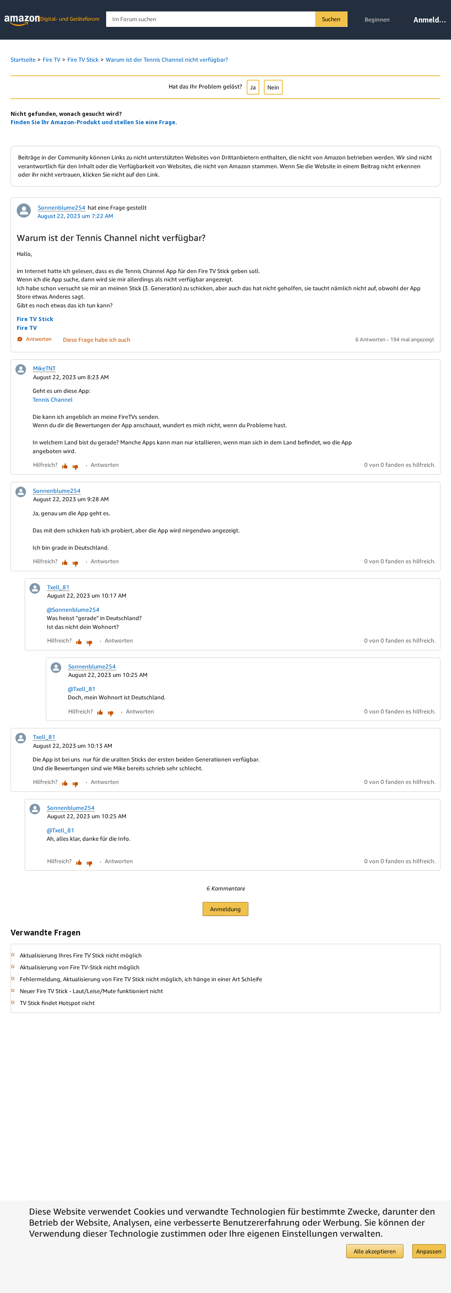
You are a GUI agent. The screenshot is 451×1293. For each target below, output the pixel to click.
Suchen (331, 18)
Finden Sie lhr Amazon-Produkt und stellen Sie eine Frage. (94, 122)
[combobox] (226, 19)
